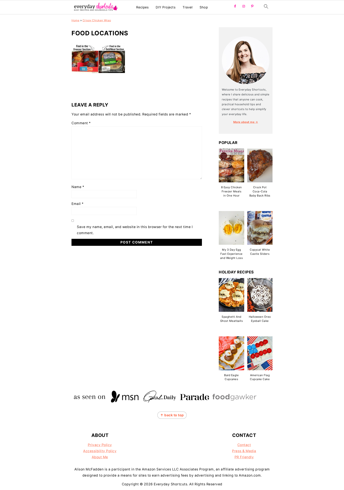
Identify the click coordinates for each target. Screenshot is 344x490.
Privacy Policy (100, 445)
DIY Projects (165, 7)
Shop (204, 7)
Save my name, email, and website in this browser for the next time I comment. (135, 230)
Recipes (142, 7)
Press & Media (244, 451)
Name (77, 187)
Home (75, 20)
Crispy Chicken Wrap (97, 20)
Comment (81, 123)
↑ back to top (172, 415)
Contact (244, 445)
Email (77, 204)
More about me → (245, 122)
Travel (187, 7)
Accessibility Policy (99, 451)
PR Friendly (244, 457)
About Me (100, 457)
